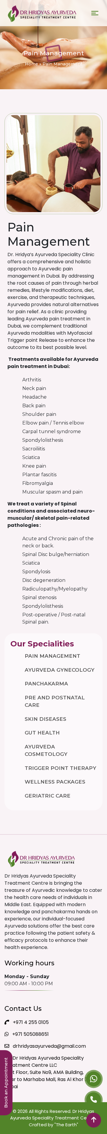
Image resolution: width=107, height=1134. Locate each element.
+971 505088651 (30, 1034)
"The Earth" (66, 1125)
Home (31, 64)
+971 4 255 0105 (30, 1022)
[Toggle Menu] (94, 13)
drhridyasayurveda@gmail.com (49, 1046)
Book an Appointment (6, 1083)
